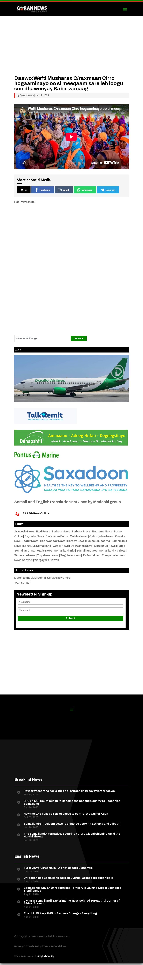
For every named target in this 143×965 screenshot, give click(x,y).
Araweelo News (24, 531)
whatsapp (87, 189)
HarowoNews (76, 540)
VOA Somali (22, 582)
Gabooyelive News (101, 536)
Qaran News (27, 95)
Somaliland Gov (86, 550)
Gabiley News (79, 536)
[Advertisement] (71, 51)
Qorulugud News (105, 545)
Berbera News (61, 531)
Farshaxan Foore (57, 536)
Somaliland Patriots (112, 550)
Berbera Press (81, 531)
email (66, 189)
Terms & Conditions (54, 946)
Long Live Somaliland (37, 545)
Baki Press (43, 531)
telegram (110, 189)
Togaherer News (48, 555)
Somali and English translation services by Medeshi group (67, 502)
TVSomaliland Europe (96, 555)
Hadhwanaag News (52, 540)
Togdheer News (70, 555)
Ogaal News (61, 545)
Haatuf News (30, 540)
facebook (45, 189)
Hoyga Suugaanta (98, 540)
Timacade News (24, 555)
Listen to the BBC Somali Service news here (42, 577)
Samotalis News (41, 550)
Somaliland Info (64, 550)
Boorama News (102, 531)
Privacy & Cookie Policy (28, 946)
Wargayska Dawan (46, 560)
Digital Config (46, 956)
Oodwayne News (81, 545)
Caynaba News (34, 536)
